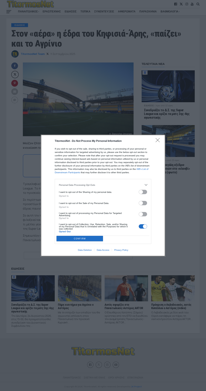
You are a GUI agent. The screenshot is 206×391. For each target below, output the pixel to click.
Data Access (103, 250)
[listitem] (103, 185)
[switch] (143, 192)
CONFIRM (80, 238)
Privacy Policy (121, 250)
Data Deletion (85, 250)
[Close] (159, 141)
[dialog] (103, 195)
